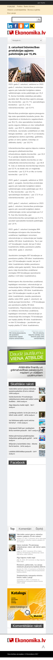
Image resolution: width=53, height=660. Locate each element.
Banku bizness (29, 6)
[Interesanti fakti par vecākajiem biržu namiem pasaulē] (42, 432)
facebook (15, 26)
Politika (20, 6)
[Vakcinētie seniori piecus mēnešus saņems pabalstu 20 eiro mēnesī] (42, 393)
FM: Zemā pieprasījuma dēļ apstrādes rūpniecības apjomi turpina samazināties (17, 335)
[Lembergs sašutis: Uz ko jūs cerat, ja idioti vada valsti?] (42, 417)
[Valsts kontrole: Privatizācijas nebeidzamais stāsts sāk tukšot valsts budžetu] (42, 401)
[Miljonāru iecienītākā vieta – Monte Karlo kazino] (42, 448)
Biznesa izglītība (34, 10)
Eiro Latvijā (11, 13)
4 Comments (30, 581)
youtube (32, 26)
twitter (26, 26)
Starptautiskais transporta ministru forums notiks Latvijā (29, 576)
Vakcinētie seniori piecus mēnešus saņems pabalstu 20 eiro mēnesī (22, 390)
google (10, 26)
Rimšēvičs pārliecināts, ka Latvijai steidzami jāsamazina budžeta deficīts (31, 566)
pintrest (21, 26)
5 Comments (31, 570)
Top (12, 528)
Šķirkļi (39, 528)
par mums (41, 3)
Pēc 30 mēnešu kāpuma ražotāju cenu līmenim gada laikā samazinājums (36, 335)
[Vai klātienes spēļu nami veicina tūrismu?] (42, 425)
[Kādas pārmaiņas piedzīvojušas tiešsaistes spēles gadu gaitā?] (42, 440)
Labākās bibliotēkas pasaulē (20, 451)
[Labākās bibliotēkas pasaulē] (42, 456)
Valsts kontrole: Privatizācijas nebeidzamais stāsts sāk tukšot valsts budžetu (23, 399)
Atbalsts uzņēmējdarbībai (16, 10)
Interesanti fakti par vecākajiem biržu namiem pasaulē (21, 429)
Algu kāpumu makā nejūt (19, 405)
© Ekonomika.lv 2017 (31, 654)
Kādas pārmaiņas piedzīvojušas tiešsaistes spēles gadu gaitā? (21, 437)
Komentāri (25, 528)
